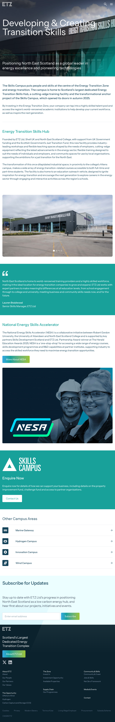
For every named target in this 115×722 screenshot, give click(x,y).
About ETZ (6, 671)
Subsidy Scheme (104, 710)
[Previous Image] (8, 225)
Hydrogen (6, 699)
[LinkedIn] (10, 662)
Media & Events (90, 689)
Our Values (6, 685)
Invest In (46, 674)
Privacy (17, 710)
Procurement (87, 710)
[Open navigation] (111, 4)
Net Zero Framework (92, 681)
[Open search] (105, 4)
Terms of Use (47, 710)
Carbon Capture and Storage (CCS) (16, 703)
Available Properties (51, 681)
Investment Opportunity (53, 678)
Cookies (5, 710)
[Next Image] (106, 225)
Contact (87, 698)
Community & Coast (92, 674)
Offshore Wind (8, 696)
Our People (7, 678)
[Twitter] (4, 662)
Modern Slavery (31, 710)
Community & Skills (92, 671)
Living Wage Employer (67, 710)
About (5, 674)
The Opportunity (9, 693)
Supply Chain (48, 689)
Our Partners (7, 681)
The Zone (47, 671)
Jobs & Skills (89, 678)
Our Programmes (50, 692)
